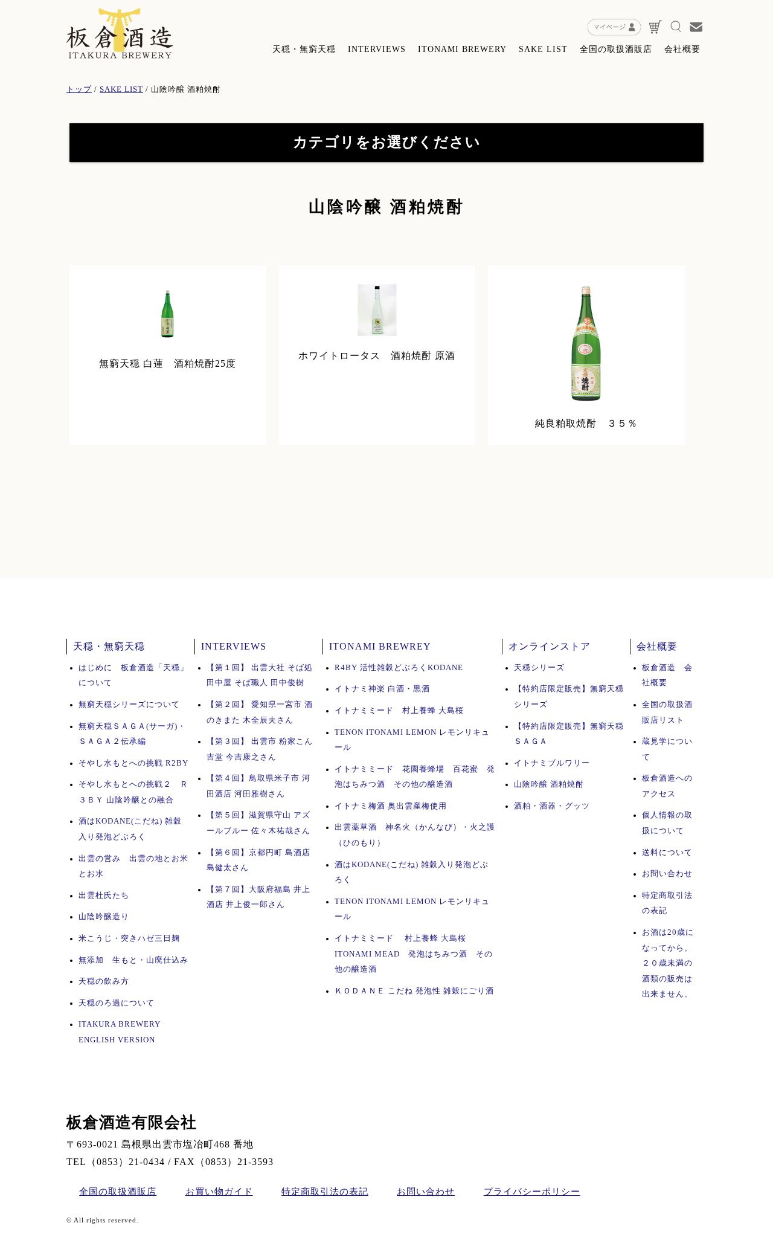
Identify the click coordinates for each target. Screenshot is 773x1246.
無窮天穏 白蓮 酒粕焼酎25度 (167, 363)
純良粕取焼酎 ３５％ (586, 423)
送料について (667, 852)
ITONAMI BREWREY (380, 646)
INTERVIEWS (377, 49)
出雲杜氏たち (104, 895)
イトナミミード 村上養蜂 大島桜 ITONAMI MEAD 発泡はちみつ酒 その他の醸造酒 (414, 953)
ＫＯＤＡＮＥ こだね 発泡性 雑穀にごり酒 (414, 991)
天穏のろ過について (117, 1003)
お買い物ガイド (219, 1191)
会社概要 (682, 49)
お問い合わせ (667, 874)
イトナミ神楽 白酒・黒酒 (382, 689)
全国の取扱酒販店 (616, 49)
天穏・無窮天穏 (304, 49)
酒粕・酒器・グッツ (552, 806)
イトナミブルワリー (552, 763)
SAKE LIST (543, 49)
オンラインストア (549, 646)
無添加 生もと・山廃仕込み (133, 960)
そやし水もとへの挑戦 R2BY (133, 763)
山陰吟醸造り (104, 916)
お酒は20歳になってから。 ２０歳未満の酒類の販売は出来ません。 (668, 963)
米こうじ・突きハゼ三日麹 (129, 938)
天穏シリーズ (539, 667)
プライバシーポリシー (532, 1191)
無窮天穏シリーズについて (129, 704)
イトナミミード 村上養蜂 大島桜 (403, 710)
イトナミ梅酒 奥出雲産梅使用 (391, 806)
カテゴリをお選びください (387, 142)
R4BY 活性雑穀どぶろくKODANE (399, 667)
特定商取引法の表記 (324, 1191)
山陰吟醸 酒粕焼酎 (549, 784)
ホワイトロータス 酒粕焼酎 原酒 (376, 355)
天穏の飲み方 (104, 981)
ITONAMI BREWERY (462, 49)
